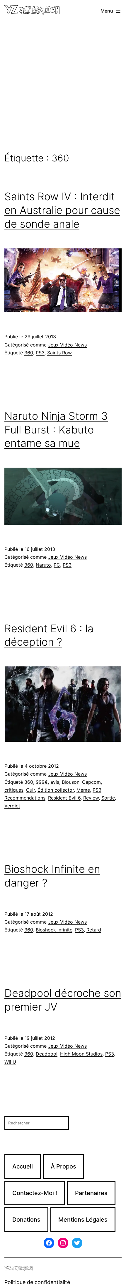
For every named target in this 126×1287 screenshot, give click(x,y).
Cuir (30, 790)
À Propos (63, 1166)
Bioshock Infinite (54, 930)
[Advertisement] (63, 87)
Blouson (70, 782)
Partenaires (91, 1193)
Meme (83, 790)
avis (54, 782)
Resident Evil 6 (64, 798)
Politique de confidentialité (37, 1282)
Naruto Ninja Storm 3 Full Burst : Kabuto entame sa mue (56, 430)
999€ (42, 782)
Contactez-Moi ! (34, 1193)
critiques (13, 790)
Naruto (43, 565)
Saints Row (59, 353)
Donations (26, 1219)
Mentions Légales (83, 1219)
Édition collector (56, 790)
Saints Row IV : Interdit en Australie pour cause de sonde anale (62, 210)
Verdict (12, 806)
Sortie (108, 798)
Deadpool (46, 1054)
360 (28, 353)
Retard (93, 930)
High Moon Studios (81, 1054)
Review (91, 798)
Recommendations (24, 798)
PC (57, 565)
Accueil (22, 1166)
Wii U (10, 1062)
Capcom (91, 782)
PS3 (40, 353)
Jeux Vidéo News (67, 345)
